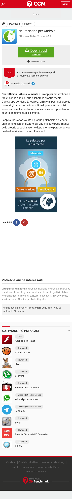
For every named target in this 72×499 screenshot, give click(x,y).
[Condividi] (16, 222)
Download (14, 23)
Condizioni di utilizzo (28, 462)
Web (20, 336)
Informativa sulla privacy (53, 462)
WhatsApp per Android (27, 399)
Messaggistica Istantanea (29, 395)
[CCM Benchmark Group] (36, 481)
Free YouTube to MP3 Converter (31, 434)
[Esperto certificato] (33, 83)
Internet (28, 23)
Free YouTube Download (27, 387)
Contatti (15, 467)
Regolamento (28, 467)
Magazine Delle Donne (48, 467)
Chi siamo (11, 462)
